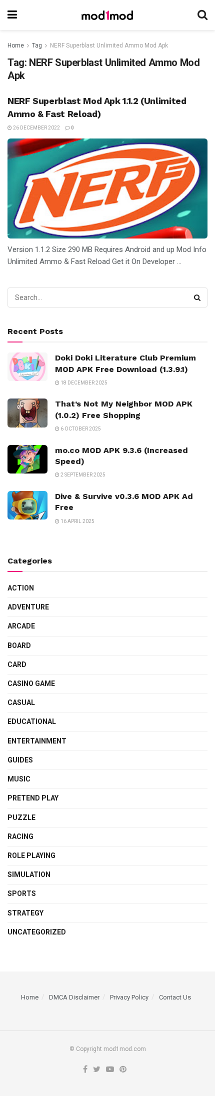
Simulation (29, 874)
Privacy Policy (129, 997)
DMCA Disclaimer (74, 997)
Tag (37, 45)
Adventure (28, 607)
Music (19, 779)
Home (16, 45)
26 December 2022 (36, 127)
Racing (21, 836)
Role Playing (32, 856)
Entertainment (37, 741)
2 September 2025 (83, 475)
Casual (21, 702)
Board (19, 646)
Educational (32, 722)
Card (17, 664)
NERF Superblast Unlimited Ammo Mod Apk (109, 45)
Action (21, 588)
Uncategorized (37, 932)
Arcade (21, 626)
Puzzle (22, 818)
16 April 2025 (77, 521)
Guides (20, 760)
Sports (22, 894)
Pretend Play (33, 798)
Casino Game (31, 684)
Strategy (26, 913)
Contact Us (175, 997)
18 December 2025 (84, 383)
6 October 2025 (80, 429)
